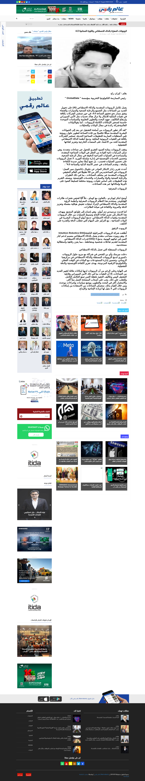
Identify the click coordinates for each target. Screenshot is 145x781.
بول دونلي (34, 323)
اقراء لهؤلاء (46, 186)
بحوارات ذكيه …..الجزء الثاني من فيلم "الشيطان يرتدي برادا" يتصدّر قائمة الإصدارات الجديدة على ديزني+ (87, 24)
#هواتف (30, 726)
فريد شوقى (34, 201)
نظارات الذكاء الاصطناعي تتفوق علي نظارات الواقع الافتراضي (68, 334)
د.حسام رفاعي (23, 351)
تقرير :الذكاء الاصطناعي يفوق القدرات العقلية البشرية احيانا (93, 359)
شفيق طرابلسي (22, 308)
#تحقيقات (30, 716)
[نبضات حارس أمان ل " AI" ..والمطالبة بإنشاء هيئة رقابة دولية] (34, 47)
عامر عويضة (34, 337)
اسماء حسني (46, 247)
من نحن (20, 774)
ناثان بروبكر (34, 293)
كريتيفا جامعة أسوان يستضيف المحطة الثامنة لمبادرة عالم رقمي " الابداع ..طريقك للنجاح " (34, 651)
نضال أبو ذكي (35, 351)
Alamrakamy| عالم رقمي (101, 774)
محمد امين (23, 337)
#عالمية (31, 735)
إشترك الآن (36, 434)
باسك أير (22, 293)
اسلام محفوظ (23, 277)
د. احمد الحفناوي (22, 248)
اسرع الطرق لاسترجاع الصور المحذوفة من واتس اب (118, 486)
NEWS (71, 18)
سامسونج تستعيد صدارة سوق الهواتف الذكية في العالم (117, 460)
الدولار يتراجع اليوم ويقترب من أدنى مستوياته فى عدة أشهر (93, 423)
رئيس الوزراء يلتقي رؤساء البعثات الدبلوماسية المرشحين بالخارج (67, 397)
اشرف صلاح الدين (46, 366)
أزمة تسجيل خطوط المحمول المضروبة (108, 717)
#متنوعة (30, 740)
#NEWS (30, 745)
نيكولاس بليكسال (34, 308)
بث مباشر (56, 18)
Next (50, 504)
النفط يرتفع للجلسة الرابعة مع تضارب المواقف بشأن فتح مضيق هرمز (116, 424)
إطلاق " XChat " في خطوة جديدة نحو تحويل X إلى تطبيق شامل (92, 460)
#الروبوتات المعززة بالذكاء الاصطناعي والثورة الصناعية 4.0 (105, 294)
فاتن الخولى (46, 201)
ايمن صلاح (46, 217)
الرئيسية (123, 18)
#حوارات (30, 750)
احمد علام (46, 293)
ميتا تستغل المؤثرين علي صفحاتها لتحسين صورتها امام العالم (67, 359)
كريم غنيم (22, 263)
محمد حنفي (34, 217)
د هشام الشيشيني (34, 278)
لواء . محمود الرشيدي (22, 232)
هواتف (100, 18)
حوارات (64, 18)
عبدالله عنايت (46, 323)
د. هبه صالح (34, 231)
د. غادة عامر (46, 231)
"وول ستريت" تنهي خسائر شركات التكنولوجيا (116, 334)
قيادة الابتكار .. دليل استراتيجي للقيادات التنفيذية (105, 748)
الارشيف (4, 43)
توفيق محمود (46, 277)
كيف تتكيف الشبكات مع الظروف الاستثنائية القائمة (92, 486)
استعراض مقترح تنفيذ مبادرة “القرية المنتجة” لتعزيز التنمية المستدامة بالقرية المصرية (93, 398)
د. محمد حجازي (46, 263)
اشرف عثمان (34, 263)
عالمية (85, 18)
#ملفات (31, 721)
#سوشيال (30, 731)
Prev (18, 504)
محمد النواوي (23, 217)
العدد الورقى (4, 30)
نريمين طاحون (46, 337)
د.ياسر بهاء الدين (23, 202)
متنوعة (78, 18)
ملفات (107, 18)
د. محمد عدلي (34, 247)
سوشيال (92, 18)
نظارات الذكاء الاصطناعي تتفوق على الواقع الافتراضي (117, 359)
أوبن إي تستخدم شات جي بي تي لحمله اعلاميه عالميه (67, 423)
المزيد (48, 18)
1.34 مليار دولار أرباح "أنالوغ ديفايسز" (94, 334)
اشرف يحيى (22, 323)
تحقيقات (114, 18)
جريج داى (46, 351)
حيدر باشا (46, 307)
